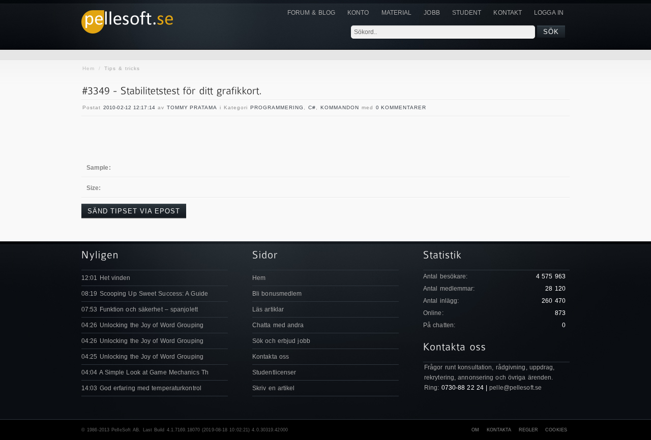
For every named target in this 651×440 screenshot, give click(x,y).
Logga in (549, 12)
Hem (88, 68)
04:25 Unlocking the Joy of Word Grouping (142, 356)
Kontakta (499, 429)
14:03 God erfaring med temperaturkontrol (141, 388)
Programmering (277, 107)
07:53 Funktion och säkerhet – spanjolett (139, 309)
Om (475, 429)
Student (467, 12)
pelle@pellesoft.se (515, 387)
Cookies (556, 429)
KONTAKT (507, 12)
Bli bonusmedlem (277, 293)
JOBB (431, 12)
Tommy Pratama (192, 107)
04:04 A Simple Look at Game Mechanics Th (145, 372)
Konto (358, 12)
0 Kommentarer (401, 107)
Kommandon (339, 107)
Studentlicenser (274, 372)
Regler (529, 429)
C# (312, 107)
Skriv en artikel (273, 388)
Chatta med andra (278, 325)
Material (396, 12)
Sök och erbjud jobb (281, 340)
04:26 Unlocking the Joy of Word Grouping (142, 325)
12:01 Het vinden (106, 277)
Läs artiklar (268, 309)
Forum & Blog (311, 12)
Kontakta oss (270, 356)
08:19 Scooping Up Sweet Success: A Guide (144, 293)
